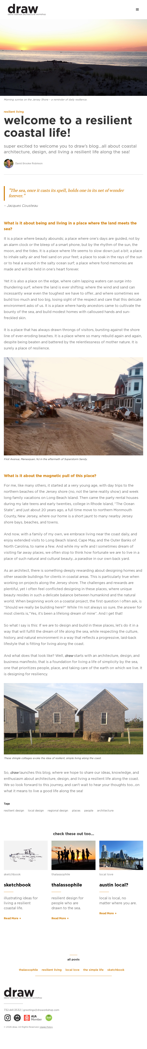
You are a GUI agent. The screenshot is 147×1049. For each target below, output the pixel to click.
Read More (11, 918)
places (76, 810)
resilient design (14, 810)
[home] (25, 9)
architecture (105, 810)
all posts (73, 959)
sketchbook (12, 874)
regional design (58, 810)
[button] (137, 9)
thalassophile (60, 874)
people (88, 810)
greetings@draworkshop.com (41, 1010)
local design (36, 810)
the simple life (93, 969)
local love (106, 874)
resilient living (14, 111)
